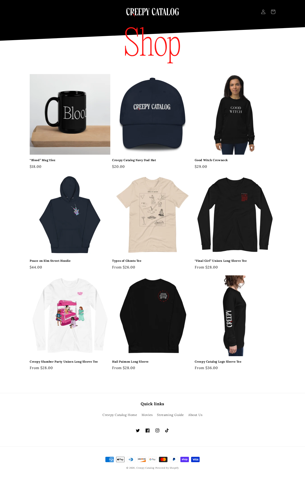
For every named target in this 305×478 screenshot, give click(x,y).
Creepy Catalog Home (119, 415)
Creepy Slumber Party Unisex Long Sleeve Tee (64, 362)
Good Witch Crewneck (211, 160)
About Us (195, 415)
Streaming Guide (170, 415)
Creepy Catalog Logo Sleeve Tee (218, 362)
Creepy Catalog (145, 467)
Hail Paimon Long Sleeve (130, 362)
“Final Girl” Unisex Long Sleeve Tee (221, 261)
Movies (147, 415)
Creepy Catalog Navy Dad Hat (134, 160)
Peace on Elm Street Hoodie (50, 261)
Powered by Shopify (167, 467)
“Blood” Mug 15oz (43, 160)
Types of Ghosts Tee (126, 261)
